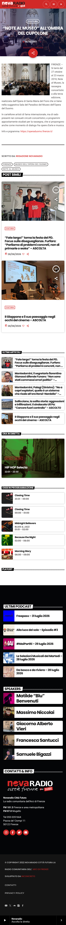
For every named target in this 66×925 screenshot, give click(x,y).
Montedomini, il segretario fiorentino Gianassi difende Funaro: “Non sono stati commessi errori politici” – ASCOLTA (38, 378)
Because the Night (25, 537)
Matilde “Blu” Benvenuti (30, 698)
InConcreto (28, 876)
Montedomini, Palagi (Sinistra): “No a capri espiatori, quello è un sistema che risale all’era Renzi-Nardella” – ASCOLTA (38, 392)
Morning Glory (23, 551)
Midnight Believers (25, 523)
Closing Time (22, 495)
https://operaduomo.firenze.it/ (36, 131)
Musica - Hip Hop (14, 458)
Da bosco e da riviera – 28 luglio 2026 (37, 672)
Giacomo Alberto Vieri (34, 726)
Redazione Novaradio (29, 156)
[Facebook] (22, 906)
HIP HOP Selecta (16, 467)
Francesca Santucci (37, 740)
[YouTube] (6, 906)
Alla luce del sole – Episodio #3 (37, 630)
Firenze (7, 164)
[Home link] (13, 4)
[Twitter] (19, 832)
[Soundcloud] (14, 906)
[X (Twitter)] (10, 906)
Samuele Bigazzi (33, 754)
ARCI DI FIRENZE (41, 869)
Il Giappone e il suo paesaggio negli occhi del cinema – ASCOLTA (30, 318)
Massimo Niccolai (35, 712)
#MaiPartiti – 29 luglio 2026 (34, 644)
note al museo (11, 169)
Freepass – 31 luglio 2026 (33, 616)
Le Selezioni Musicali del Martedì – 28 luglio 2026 (39, 658)
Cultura (33, 21)
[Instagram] (6, 832)
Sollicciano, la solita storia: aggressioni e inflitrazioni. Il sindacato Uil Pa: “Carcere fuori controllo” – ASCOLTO (39, 404)
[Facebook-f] (13, 832)
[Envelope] (26, 832)
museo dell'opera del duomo (31, 164)
